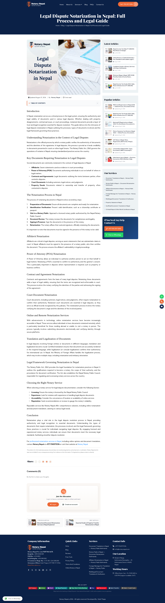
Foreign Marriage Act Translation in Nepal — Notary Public (99, 567)
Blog (86, 4)
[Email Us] (113, 549)
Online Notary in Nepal (72, 568)
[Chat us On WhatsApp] (46, 569)
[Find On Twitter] (32, 569)
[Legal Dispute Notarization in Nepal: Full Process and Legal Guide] (36, 461)
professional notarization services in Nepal (45, 441)
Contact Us (100, 4)
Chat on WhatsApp (114, 235)
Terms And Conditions (72, 564)
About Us (69, 4)
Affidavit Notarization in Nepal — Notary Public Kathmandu (98, 561)
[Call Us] (113, 546)
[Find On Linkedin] (39, 569)
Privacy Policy (69, 560)
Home (62, 4)
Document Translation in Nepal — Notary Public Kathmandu (99, 547)
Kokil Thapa (102, 599)
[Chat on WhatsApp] (162, 296)
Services (78, 4)
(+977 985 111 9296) (54, 563)
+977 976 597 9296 (114, 229)
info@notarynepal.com (122, 549)
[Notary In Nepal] (37, 548)
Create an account (71, 504)
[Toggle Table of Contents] (97, 103)
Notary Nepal (55, 97)
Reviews (68, 553)
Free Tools (68, 557)
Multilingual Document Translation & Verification (97, 573)
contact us (86, 452)
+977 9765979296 (120, 546)
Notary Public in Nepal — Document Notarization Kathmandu (97, 554)
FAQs (92, 4)
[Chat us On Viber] (50, 569)
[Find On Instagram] (35, 569)
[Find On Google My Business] (43, 569)
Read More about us (34, 565)
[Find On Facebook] (28, 569)
